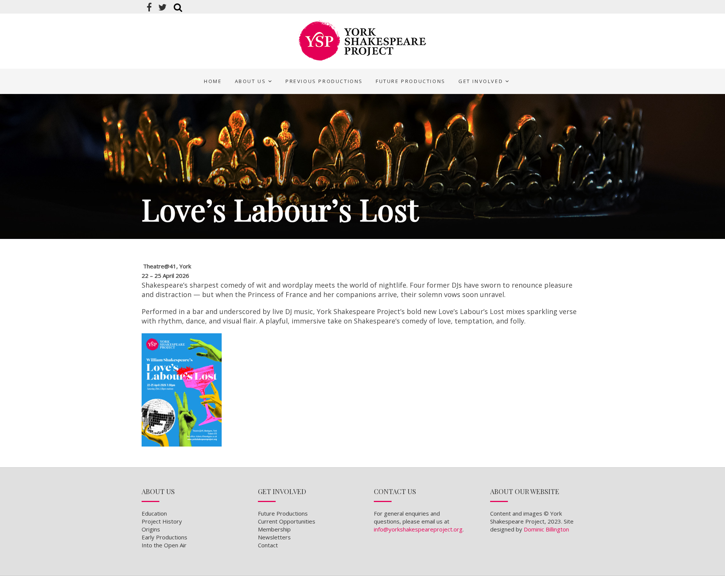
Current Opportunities (286, 521)
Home (213, 81)
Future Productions (411, 81)
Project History (162, 521)
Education (154, 513)
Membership (274, 529)
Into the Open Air (164, 545)
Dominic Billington (546, 529)
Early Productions (164, 537)
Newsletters (274, 537)
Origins (151, 529)
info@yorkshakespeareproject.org (418, 529)
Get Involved (480, 81)
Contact (268, 545)
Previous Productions (324, 81)
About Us (250, 81)
